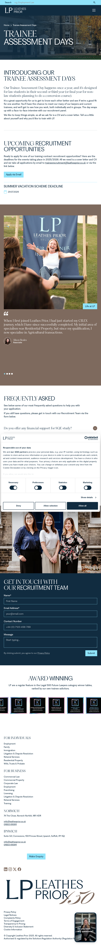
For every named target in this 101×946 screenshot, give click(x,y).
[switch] (38, 488)
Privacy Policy (43, 653)
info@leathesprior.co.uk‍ (15, 821)
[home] (15, 10)
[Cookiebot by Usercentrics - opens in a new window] (86, 438)
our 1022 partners (19, 452)
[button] (93, 10)
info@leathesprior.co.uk (15, 842)
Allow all (82, 506)
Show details (87, 497)
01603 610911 (10, 824)
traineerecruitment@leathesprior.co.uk (65, 162)
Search (8, 2)
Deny (18, 506)
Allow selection (51, 506)
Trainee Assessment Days (24, 25)
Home (6, 25)
